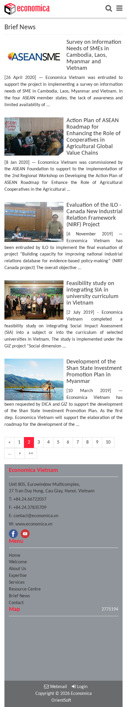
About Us (17, 569)
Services (17, 582)
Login (81, 687)
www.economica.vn (33, 524)
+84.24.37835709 (29, 507)
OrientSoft (61, 700)
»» (30, 453)
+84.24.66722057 (29, 499)
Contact (16, 603)
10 (108, 442)
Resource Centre (25, 589)
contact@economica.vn (36, 516)
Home (14, 555)
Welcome (18, 562)
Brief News (19, 596)
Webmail (58, 687)
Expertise (18, 575)
